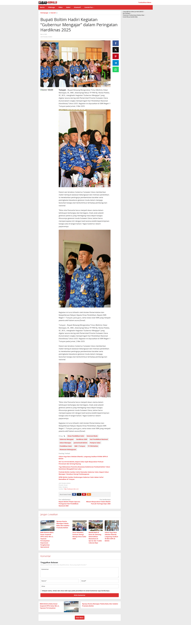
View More (79, 618)
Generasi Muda (92, 436)
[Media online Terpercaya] (47, 2)
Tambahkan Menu (144, 2)
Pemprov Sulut (95, 443)
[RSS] (89, 494)
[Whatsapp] (116, 69)
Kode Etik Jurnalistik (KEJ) (130, 17)
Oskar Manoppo (65, 443)
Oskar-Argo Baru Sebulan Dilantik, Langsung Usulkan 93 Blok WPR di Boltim (111, 536)
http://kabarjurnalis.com (71, 489)
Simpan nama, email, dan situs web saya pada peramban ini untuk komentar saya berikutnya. (76, 591)
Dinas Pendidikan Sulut (76, 436)
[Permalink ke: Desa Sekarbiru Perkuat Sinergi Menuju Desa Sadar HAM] (80, 525)
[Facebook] (74, 494)
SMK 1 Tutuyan (79, 446)
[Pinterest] (84, 494)
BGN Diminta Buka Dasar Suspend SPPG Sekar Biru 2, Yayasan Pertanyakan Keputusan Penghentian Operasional (49, 608)
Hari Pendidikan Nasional (99, 439)
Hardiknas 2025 (81, 439)
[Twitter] (79, 494)
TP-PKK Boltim (93, 446)
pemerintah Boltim (80, 443)
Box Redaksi (126, 13)
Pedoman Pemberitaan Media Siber (133, 15)
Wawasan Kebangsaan (68, 449)
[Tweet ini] (116, 50)
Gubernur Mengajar (67, 439)
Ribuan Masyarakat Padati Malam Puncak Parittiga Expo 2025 (98, 502)
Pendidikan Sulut (66, 446)
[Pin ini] (116, 56)
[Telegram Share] (116, 63)
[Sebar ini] (116, 43)
